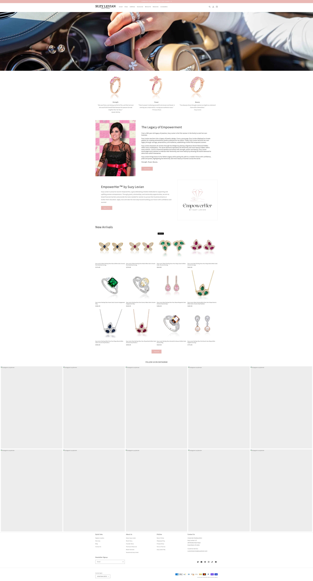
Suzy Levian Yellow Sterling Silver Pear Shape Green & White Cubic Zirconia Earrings (171, 264)
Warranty (97, 541)
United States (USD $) (102, 576)
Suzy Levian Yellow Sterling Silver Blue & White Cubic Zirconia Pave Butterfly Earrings (110, 264)
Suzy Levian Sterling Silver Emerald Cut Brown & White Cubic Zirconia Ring (171, 342)
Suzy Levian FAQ (161, 549)
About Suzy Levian (131, 538)
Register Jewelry (99, 538)
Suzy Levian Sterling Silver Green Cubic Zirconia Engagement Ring (110, 303)
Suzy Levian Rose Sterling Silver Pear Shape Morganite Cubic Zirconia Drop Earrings (171, 303)
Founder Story (130, 543)
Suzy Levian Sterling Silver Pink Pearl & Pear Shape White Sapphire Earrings (201, 342)
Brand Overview (130, 549)
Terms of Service (161, 546)
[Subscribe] (123, 562)
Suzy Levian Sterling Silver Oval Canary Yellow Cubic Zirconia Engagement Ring (141, 303)
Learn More (147, 168)
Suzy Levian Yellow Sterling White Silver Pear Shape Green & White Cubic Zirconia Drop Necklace (202, 303)
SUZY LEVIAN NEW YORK (205, 577)
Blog (96, 543)
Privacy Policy (160, 543)
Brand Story (129, 541)
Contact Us (98, 546)
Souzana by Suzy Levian (132, 552)
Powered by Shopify (214, 577)
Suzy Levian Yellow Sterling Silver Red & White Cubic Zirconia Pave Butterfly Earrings (140, 264)
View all (156, 351)
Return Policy (160, 538)
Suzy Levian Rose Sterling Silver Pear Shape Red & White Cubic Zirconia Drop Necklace (141, 342)
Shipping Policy (161, 541)
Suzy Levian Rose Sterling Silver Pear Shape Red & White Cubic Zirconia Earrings (203, 264)
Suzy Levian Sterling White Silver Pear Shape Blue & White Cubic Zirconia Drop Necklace (109, 342)
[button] (209, 7)
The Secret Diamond (131, 546)
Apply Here (107, 208)
